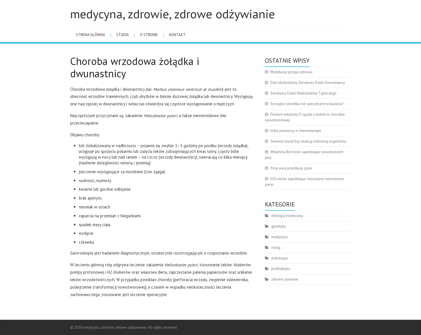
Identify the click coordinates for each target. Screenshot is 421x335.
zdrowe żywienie (284, 279)
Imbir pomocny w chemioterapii (295, 130)
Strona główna (90, 34)
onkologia (279, 258)
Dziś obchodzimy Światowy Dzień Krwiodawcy (307, 82)
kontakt (177, 34)
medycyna (279, 236)
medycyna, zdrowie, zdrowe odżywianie (172, 14)
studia (122, 34)
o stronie (149, 34)
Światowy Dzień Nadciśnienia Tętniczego (303, 93)
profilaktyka (280, 268)
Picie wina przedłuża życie (291, 168)
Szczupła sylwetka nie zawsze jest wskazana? (306, 103)
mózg (275, 247)
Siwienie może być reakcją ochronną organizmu (308, 141)
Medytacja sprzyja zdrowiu (291, 72)
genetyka (278, 226)
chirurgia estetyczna (287, 215)
